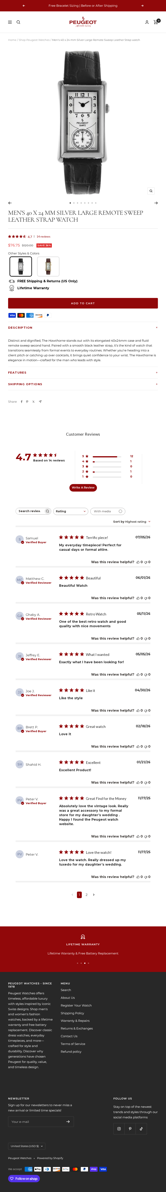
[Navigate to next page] (93, 895)
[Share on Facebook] (21, 401)
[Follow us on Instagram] (119, 1128)
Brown (48, 266)
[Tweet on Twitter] (33, 401)
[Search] (18, 22)
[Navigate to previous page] (72, 895)
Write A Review (83, 487)
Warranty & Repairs (75, 1021)
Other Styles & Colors (23, 253)
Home (12, 39)
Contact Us (69, 1036)
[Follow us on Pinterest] (130, 1128)
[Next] (156, 203)
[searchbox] (30, 511)
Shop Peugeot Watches (34, 39)
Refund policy (71, 1051)
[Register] (68, 1121)
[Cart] (156, 22)
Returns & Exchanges (77, 1028)
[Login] (147, 22)
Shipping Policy (72, 1013)
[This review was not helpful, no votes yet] (145, 562)
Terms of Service (73, 1044)
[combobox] (70, 511)
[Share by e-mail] (40, 401)
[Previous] (10, 203)
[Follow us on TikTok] (141, 1128)
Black (21, 266)
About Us (68, 998)
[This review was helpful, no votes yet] (138, 562)
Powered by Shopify (50, 1158)
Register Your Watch (76, 1005)
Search (66, 990)
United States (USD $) (25, 1146)
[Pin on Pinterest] (27, 401)
